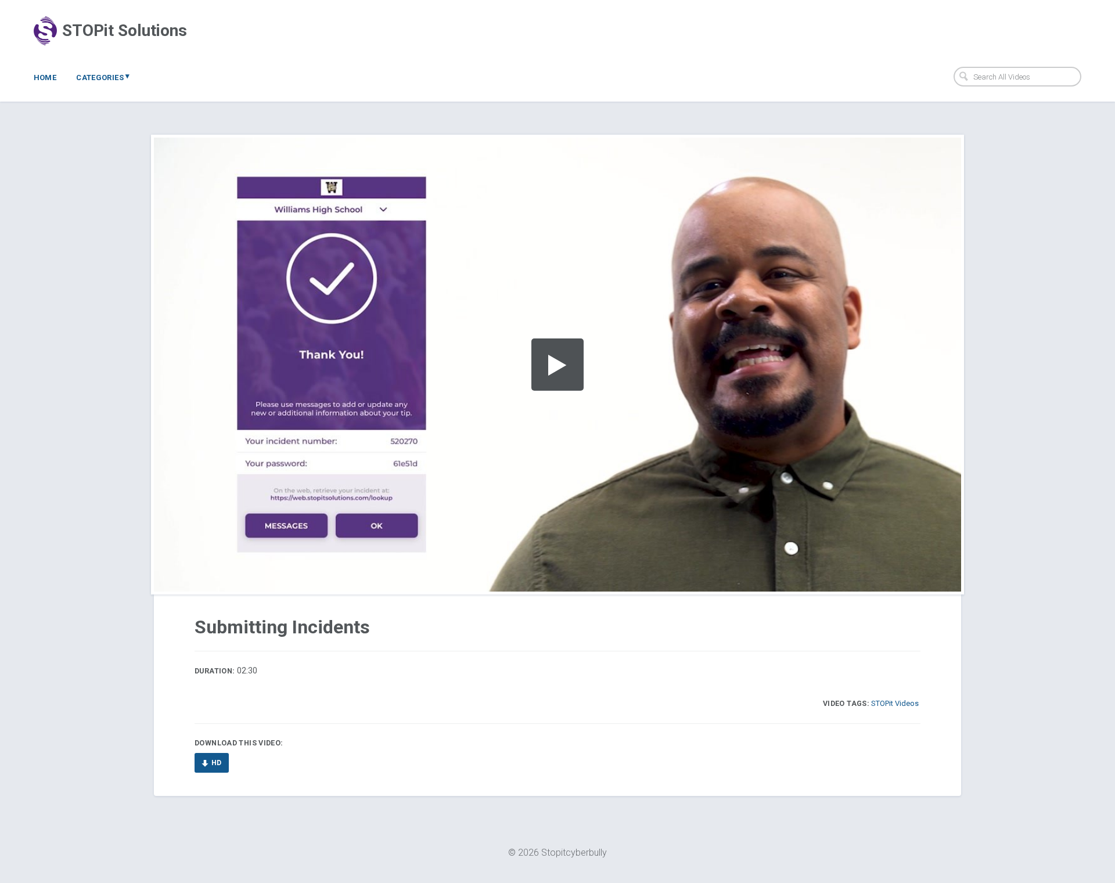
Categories (103, 76)
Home (45, 77)
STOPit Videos (895, 703)
